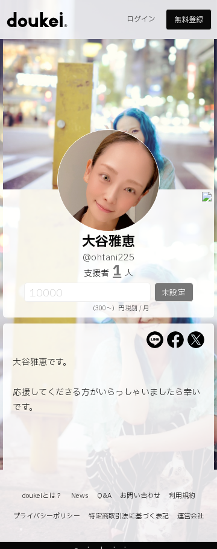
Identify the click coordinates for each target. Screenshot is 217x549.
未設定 (173, 293)
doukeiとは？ (42, 496)
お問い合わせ (140, 496)
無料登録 (188, 19)
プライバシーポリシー (46, 516)
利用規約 (182, 496)
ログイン (141, 19)
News (80, 496)
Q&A (104, 496)
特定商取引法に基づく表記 (129, 516)
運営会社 (190, 516)
